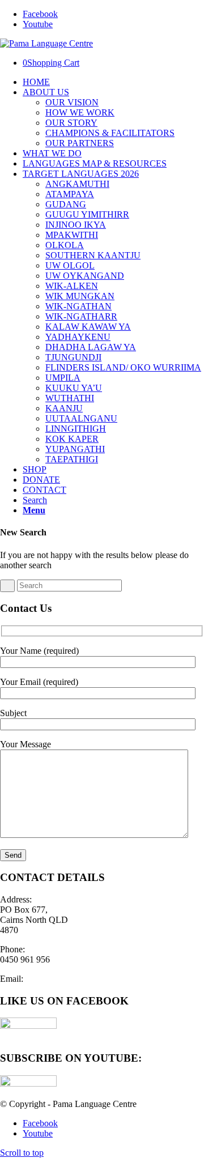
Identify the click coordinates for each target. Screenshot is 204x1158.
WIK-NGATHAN (78, 306)
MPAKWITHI (71, 235)
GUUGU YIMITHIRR (87, 214)
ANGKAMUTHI (77, 184)
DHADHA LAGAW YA (90, 347)
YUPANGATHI (75, 449)
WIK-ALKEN (71, 286)
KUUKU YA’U (73, 388)
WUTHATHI (69, 398)
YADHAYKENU (77, 337)
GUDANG (65, 204)
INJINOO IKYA (75, 224)
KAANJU (64, 408)
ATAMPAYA (69, 194)
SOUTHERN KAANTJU (93, 255)
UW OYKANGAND (84, 275)
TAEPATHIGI (71, 459)
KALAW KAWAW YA (88, 326)
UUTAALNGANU (81, 418)
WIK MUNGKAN (79, 296)
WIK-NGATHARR (81, 316)
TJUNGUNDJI (73, 357)
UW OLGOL (70, 265)
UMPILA (62, 377)
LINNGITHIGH (75, 428)
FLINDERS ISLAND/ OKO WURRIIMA (123, 367)
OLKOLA (64, 245)
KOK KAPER (72, 439)
